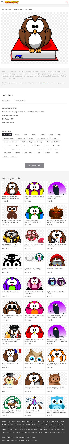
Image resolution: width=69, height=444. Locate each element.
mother (25, 427)
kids (17, 145)
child (5, 156)
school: (4, 429)
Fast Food (27, 432)
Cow (32, 424)
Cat (23, 424)
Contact (21, 440)
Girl (61, 427)
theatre (54, 138)
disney (26, 149)
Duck (39, 424)
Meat (36, 432)
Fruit (32, 432)
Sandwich (41, 432)
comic (6, 142)
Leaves (18, 421)
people (42, 134)
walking (49, 427)
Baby (13, 427)
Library (63, 429)
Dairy (14, 432)
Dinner (63, 432)
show (48, 142)
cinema (17, 152)
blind (24, 145)
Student (10, 429)
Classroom (24, 429)
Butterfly (19, 424)
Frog (56, 424)
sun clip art (7, 152)
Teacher (15, 429)
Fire (35, 421)
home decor (7, 145)
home (33, 134)
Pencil (35, 429)
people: (4, 427)
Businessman (31, 427)
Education (40, 429)
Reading (30, 429)
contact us (45, 83)
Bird (15, 424)
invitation (56, 142)
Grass (48, 421)
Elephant (48, 424)
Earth (32, 421)
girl (48, 149)
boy (5, 149)
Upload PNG (33, 440)
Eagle (43, 424)
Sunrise (63, 421)
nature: (4, 421)
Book (19, 429)
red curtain (56, 145)
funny (38, 152)
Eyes (45, 427)
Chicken (28, 424)
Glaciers (44, 421)
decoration (56, 149)
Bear (12, 424)
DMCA (27, 440)
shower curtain (37, 149)
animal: (4, 424)
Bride (16, 427)
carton (14, 156)
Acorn (9, 421)
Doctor (38, 427)
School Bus (47, 429)
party (59, 134)
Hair (58, 427)
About (3, 440)
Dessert (18, 432)
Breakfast (9, 432)
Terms (8, 440)
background (21, 138)
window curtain (8, 138)
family (20, 427)
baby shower (28, 152)
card (23, 142)
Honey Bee (61, 424)
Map (52, 429)
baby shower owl (43, 138)
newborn (47, 152)
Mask (9, 427)
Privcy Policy (14, 440)
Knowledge (57, 429)
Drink (22, 432)
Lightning (53, 421)
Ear (41, 427)
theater (51, 134)
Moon (58, 421)
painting (39, 142)
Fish (52, 424)
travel (56, 152)
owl (32, 145)
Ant (8, 424)
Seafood (47, 432)
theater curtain (15, 149)
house (31, 138)
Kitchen (58, 432)
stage (31, 142)
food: (3, 432)
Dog (35, 424)
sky (47, 145)
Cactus (23, 421)
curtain (39, 145)
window (17, 134)
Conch (27, 421)
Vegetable (52, 432)
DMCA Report (7, 95)
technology (7, 134)
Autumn (13, 421)
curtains (14, 142)
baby (25, 134)
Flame (39, 421)
